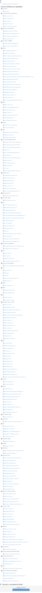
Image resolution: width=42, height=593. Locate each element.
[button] (0, 1)
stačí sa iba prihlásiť (25, 588)
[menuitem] (0, 2)
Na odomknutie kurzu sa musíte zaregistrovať (21, 589)
